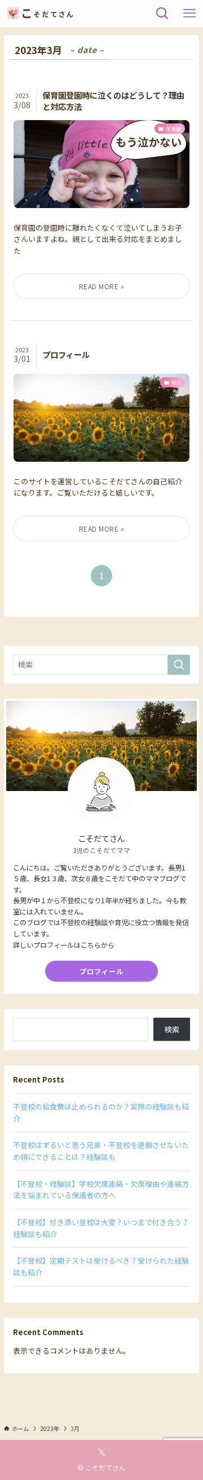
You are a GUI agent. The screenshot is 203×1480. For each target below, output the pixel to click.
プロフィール (101, 971)
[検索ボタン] (162, 13)
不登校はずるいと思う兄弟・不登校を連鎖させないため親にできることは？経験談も (101, 1150)
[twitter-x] (101, 1452)
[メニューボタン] (189, 13)
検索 (172, 1029)
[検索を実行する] (178, 665)
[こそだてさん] (39, 13)
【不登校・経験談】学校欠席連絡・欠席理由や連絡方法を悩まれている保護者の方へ (101, 1189)
